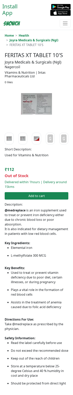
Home (9, 35)
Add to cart (36, 196)
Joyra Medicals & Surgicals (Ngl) (34, 40)
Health (24, 35)
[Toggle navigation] (65, 23)
